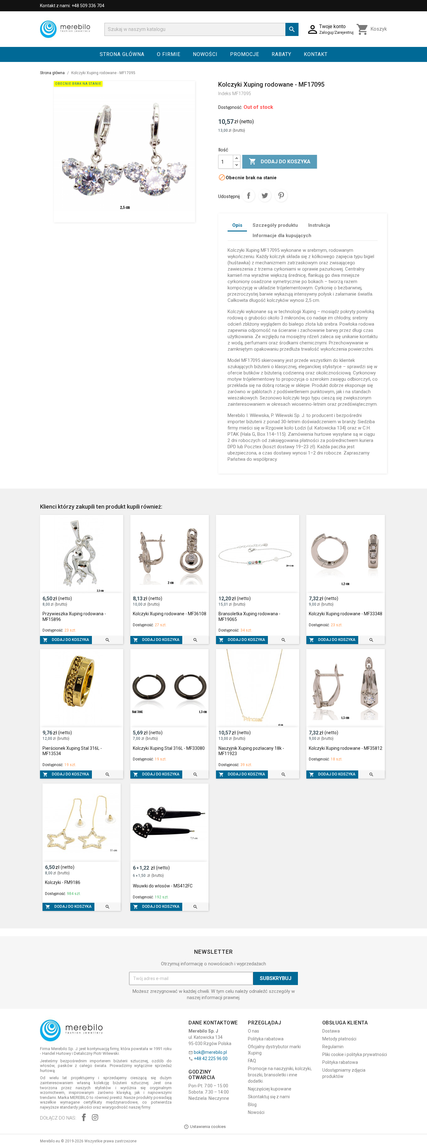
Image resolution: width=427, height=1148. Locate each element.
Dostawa (331, 1031)
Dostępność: (230, 107)
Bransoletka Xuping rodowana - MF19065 (249, 616)
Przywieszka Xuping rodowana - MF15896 (74, 616)
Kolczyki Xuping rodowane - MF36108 (169, 613)
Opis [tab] (237, 225)
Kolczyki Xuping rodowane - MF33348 (345, 613)
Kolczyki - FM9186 (62, 882)
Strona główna (122, 54)
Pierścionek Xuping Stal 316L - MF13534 (72, 751)
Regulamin (333, 1046)
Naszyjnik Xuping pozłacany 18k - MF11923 (251, 751)
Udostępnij (248, 195)
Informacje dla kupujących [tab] (282, 235)
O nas (253, 1031)
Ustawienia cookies (208, 1126)
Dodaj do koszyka (279, 161)
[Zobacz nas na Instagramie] (95, 1118)
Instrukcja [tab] (319, 225)
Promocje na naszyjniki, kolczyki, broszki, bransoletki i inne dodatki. (280, 1075)
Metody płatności (339, 1038)
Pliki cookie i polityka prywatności (354, 1054)
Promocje (244, 54)
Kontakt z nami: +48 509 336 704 (72, 5)
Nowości (205, 54)
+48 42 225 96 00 (211, 1058)
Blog (252, 1104)
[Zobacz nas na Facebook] (84, 1118)
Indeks (224, 93)
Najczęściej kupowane (269, 1088)
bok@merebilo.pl (210, 1052)
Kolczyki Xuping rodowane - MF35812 (345, 748)
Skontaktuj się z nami (269, 1096)
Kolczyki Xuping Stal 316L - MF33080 (169, 748)
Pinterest (281, 195)
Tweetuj (265, 195)
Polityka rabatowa (266, 1038)
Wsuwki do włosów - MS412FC (163, 885)
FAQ (252, 1060)
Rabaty (281, 54)
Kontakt (316, 54)
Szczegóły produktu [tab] (275, 225)
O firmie (168, 54)
